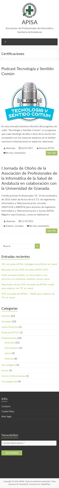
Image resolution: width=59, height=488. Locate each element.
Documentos (12, 348)
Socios (5, 370)
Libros (8, 353)
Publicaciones (9, 338)
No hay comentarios (16, 153)
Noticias (9, 358)
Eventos (10, 226)
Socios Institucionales (13, 376)
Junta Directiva (9, 327)
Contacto (5, 406)
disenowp (10, 148)
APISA (29, 22)
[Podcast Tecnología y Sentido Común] (29, 81)
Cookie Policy (7, 412)
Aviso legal (6, 417)
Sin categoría (8, 365)
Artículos (10, 342)
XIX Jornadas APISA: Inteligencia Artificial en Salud (29, 264)
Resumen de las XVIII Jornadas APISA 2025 (24, 269)
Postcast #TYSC (47, 148)
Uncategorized (9, 381)
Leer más (51, 153)
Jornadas (19, 226)
